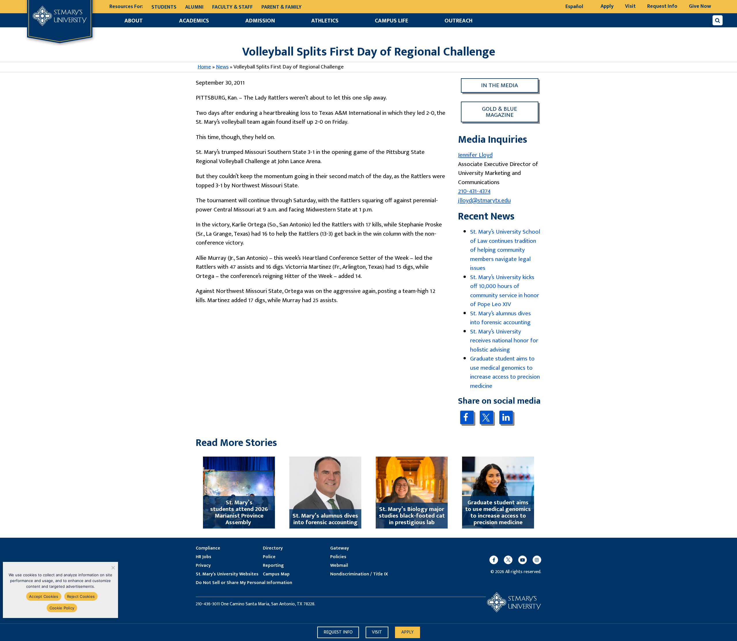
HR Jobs (203, 557)
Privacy (203, 565)
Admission (260, 21)
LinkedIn (506, 417)
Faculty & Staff (232, 7)
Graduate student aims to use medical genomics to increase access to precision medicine (505, 372)
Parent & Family (281, 7)
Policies (338, 557)
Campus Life (391, 21)
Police (269, 557)
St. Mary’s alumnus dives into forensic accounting (500, 318)
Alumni (194, 7)
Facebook (467, 417)
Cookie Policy (62, 608)
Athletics (325, 21)
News (222, 66)
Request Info (662, 6)
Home (204, 66)
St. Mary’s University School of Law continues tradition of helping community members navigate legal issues (505, 250)
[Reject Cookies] (113, 568)
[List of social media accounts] (512, 560)
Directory (273, 548)
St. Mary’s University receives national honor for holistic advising (504, 341)
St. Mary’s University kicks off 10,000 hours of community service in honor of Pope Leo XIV (504, 291)
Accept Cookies (43, 596)
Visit (630, 6)
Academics (194, 21)
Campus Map (276, 574)
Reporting (273, 565)
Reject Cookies (81, 596)
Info (338, 632)
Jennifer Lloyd (475, 155)
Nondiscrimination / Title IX (359, 574)
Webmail (339, 565)
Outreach (458, 21)
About (133, 21)
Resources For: (126, 7)
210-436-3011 (208, 604)
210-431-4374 (474, 191)
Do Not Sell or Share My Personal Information (244, 582)
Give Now (700, 6)
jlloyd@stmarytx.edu (484, 200)
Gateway (339, 548)
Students (163, 7)
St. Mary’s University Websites (227, 574)
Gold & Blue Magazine (499, 112)
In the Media (499, 85)
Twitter (486, 417)
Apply (607, 6)
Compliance (208, 548)
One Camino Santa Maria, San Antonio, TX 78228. (268, 604)
